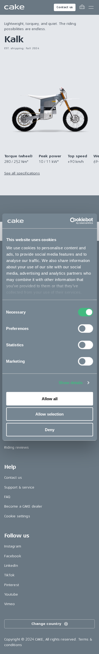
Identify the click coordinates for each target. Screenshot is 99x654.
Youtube (11, 594)
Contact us (64, 7)
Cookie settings (17, 516)
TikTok (9, 575)
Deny (49, 429)
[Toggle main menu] (91, 7)
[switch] (85, 328)
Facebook (12, 556)
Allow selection (49, 414)
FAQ (7, 497)
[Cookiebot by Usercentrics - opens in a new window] (70, 221)
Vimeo (9, 604)
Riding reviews (16, 447)
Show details (71, 382)
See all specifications (22, 173)
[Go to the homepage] (14, 7)
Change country (46, 624)
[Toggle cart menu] (82, 7)
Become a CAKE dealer (23, 506)
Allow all (50, 398)
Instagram (12, 546)
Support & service (19, 487)
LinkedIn (11, 566)
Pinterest (11, 585)
